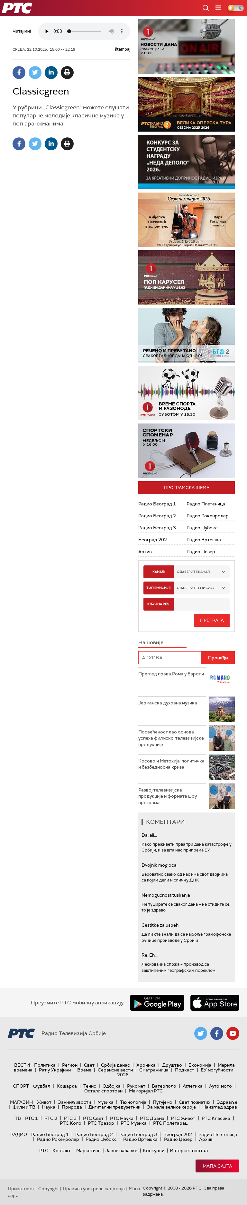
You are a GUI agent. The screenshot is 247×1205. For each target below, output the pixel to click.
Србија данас (115, 1065)
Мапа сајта (217, 1166)
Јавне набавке (121, 1150)
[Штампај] (67, 72)
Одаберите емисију (196, 588)
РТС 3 (70, 1118)
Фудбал (41, 1086)
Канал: (158, 572)
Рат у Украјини (55, 1070)
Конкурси (153, 1150)
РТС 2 (50, 1118)
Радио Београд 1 (157, 504)
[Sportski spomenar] (186, 450)
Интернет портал (189, 1150)
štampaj (122, 49)
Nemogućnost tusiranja (166, 895)
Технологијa (133, 1102)
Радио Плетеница (206, 504)
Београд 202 (152, 540)
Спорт (21, 1086)
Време (84, 1070)
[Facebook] (19, 72)
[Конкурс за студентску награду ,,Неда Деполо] (186, 162)
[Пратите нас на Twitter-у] (200, 1033)
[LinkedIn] (51, 72)
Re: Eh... (150, 955)
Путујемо (162, 1102)
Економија (199, 1065)
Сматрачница (154, 1070)
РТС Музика (134, 1123)
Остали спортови (103, 1091)
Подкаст (184, 1070)
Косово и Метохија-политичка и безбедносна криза (171, 764)
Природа (72, 1107)
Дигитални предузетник (114, 1107)
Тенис (89, 1086)
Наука (48, 1107)
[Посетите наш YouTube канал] (232, 1033)
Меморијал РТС (146, 1091)
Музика (105, 1102)
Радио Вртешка (204, 540)
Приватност (21, 1188)
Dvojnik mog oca (159, 865)
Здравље (227, 1102)
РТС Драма (152, 1118)
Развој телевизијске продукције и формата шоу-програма (168, 796)
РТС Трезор (101, 1123)
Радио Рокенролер (208, 516)
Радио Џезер (201, 551)
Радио (18, 1134)
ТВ (18, 1118)
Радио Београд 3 (157, 528)
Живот (44, 1102)
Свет (89, 1065)
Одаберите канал (193, 572)
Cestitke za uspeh (160, 925)
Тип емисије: (158, 588)
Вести (22, 1065)
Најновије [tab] (150, 642)
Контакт (61, 1150)
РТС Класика (216, 1118)
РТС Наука (121, 1118)
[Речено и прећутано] (186, 335)
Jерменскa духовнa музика (167, 703)
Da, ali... (149, 835)
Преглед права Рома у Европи (171, 674)
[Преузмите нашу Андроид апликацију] (157, 1003)
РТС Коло (70, 1123)
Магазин (21, 1102)
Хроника (146, 1065)
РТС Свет (93, 1118)
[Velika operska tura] (186, 104)
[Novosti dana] (186, 46)
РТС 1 (31, 1118)
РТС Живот (183, 1118)
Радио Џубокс (202, 528)
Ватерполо (164, 1086)
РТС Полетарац (170, 1123)
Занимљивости (74, 1102)
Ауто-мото (220, 1086)
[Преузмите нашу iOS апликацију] (214, 1003)
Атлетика (193, 1086)
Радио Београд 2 (157, 516)
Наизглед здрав (219, 1107)
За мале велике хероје (171, 1107)
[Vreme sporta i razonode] (186, 393)
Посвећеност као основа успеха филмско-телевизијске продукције (171, 738)
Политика (45, 1065)
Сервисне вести (115, 1070)
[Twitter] (35, 72)
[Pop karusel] (186, 277)
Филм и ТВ (24, 1107)
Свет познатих (194, 1102)
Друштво (172, 1065)
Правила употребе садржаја (94, 1188)
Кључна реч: (158, 604)
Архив (145, 551)
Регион (70, 1065)
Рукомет (136, 1086)
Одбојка (112, 1086)
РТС (43, 1150)
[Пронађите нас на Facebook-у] (216, 1033)
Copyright (48, 1188)
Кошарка (67, 1086)
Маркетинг (88, 1150)
